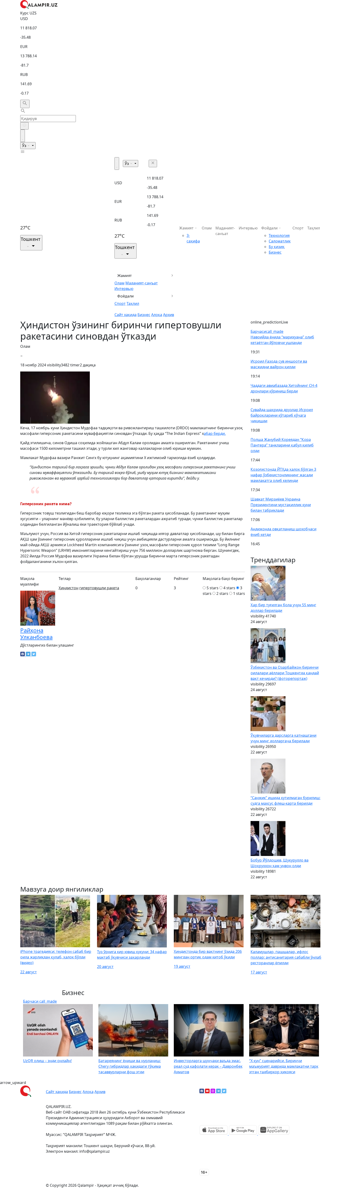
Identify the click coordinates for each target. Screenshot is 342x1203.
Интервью (123, 288)
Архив (168, 314)
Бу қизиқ (277, 246)
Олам (119, 283)
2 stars (222, 593)
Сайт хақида (125, 314)
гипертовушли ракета (99, 587)
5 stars (212, 587)
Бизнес (143, 314)
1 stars (239, 593)
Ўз (24, 145)
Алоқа (156, 314)
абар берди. (215, 433)
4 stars (229, 587)
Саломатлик (280, 241)
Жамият (124, 275)
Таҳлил (133, 303)
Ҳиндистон (68, 587)
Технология (279, 235)
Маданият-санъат (141, 283)
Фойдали (125, 296)
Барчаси (267, 331)
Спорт (120, 303)
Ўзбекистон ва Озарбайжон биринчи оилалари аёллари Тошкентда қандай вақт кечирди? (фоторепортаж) (285, 673)
